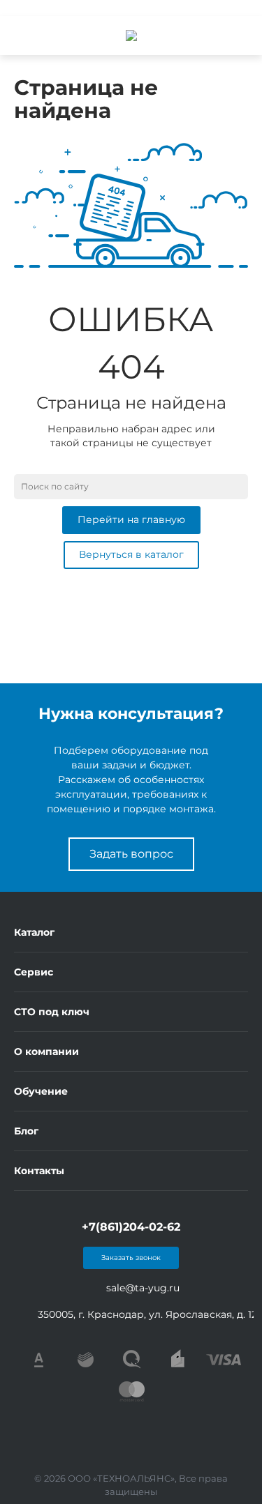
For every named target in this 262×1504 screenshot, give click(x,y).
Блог (26, 1131)
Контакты (39, 1170)
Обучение (41, 1091)
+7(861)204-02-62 (131, 1226)
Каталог (34, 932)
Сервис (33, 972)
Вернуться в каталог (131, 554)
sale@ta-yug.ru (143, 1288)
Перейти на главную (131, 519)
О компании (46, 1051)
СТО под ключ (51, 1011)
